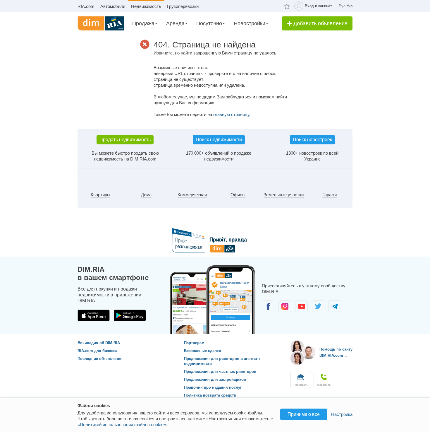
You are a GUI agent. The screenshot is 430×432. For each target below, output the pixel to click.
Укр (349, 6)
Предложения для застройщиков (215, 379)
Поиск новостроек (312, 139)
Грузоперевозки (183, 6)
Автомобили (112, 6)
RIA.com (86, 6)
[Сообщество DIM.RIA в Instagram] (285, 310)
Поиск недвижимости (219, 139)
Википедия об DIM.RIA (99, 343)
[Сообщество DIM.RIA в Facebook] (269, 310)
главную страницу (231, 114)
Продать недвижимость (125, 139)
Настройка (341, 414)
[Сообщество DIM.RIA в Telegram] (334, 310)
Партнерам (194, 343)
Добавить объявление (320, 23)
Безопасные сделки (202, 351)
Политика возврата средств (210, 395)
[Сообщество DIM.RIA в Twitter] (319, 310)
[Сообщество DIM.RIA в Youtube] (302, 310)
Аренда (175, 23)
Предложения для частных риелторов (220, 371)
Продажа (143, 23)
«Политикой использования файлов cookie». (122, 424)
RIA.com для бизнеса (97, 351)
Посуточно (209, 23)
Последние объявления (100, 358)
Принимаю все (304, 414)
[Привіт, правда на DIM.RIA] (215, 250)
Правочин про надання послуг (213, 387)
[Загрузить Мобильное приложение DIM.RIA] (94, 319)
